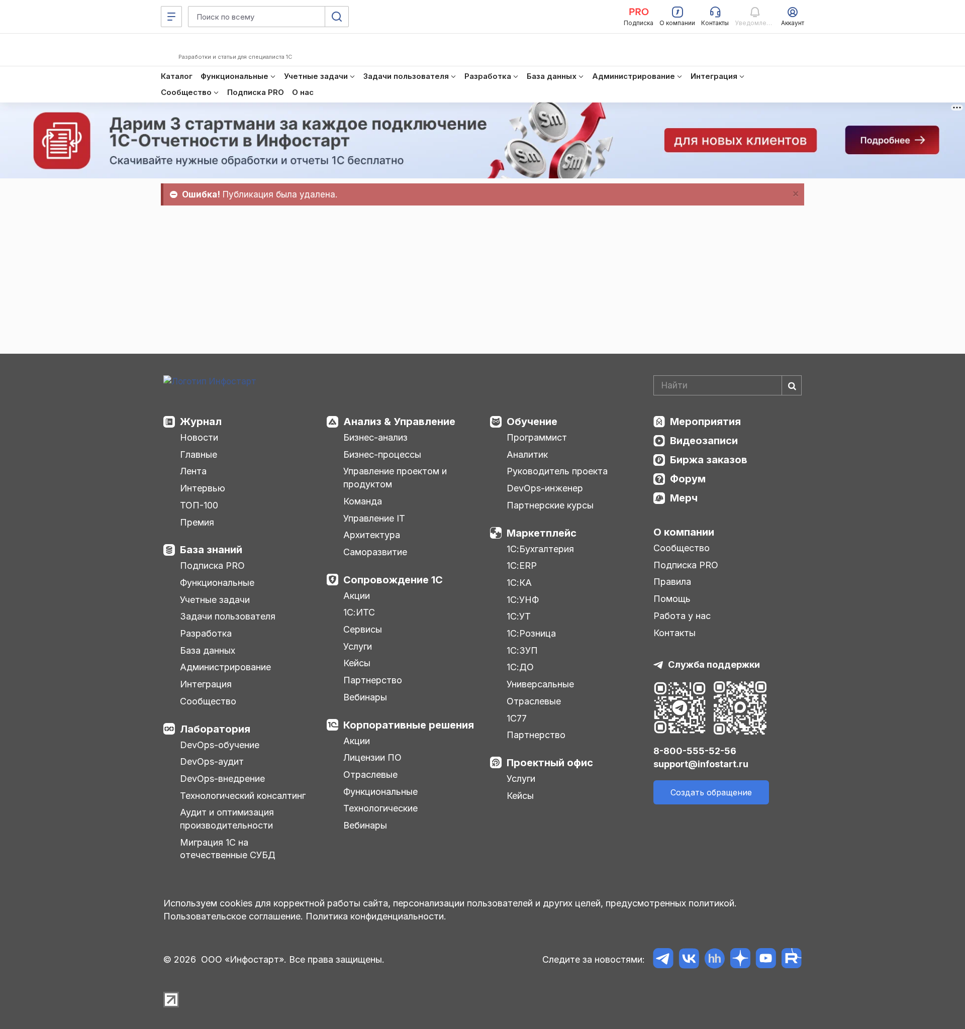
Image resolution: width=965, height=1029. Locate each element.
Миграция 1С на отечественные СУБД (227, 849)
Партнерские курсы (550, 505)
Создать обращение (711, 792)
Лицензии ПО (372, 757)
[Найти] (792, 385)
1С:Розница (531, 633)
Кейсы (356, 663)
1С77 (517, 718)
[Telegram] (663, 960)
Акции (356, 595)
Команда (362, 501)
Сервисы (362, 629)
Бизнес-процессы (382, 454)
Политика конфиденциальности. (376, 916)
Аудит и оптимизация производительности (227, 819)
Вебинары (365, 697)
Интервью (202, 488)
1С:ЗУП (522, 650)
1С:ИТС (359, 612)
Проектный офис (550, 763)
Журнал (201, 422)
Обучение (532, 422)
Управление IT (374, 518)
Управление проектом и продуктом (395, 477)
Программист (537, 437)
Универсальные (540, 684)
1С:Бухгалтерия (540, 549)
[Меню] (171, 16)
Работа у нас (682, 615)
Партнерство (372, 680)
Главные (198, 454)
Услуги (357, 646)
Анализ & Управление (399, 422)
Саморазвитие (375, 552)
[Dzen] (740, 960)
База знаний (211, 550)
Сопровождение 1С (393, 580)
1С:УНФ (523, 599)
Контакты (674, 633)
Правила (672, 581)
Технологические (380, 808)
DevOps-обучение (219, 745)
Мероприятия (705, 422)
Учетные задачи (215, 599)
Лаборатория (215, 729)
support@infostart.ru (700, 764)
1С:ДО (520, 667)
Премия (197, 522)
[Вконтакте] (689, 960)
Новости (199, 437)
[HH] (714, 960)
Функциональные (217, 582)
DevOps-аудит (212, 761)
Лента (193, 471)
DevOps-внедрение (222, 778)
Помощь (672, 598)
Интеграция (206, 684)
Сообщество (208, 701)
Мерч (684, 498)
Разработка (206, 633)
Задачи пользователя (227, 616)
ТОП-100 (199, 505)
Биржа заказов (708, 460)
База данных (207, 650)
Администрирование (225, 667)
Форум (688, 479)
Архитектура (371, 535)
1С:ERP (522, 565)
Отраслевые (370, 774)
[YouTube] (765, 960)
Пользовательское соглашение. (233, 916)
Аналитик (527, 454)
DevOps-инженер (545, 488)
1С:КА (519, 582)
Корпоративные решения (408, 725)
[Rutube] (791, 960)
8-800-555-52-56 (694, 751)
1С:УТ (519, 616)
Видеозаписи (704, 441)
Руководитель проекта (557, 471)
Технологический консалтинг (243, 795)
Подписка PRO (212, 565)
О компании (683, 532)
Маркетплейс (541, 533)
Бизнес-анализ (375, 437)
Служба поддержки (714, 664)
